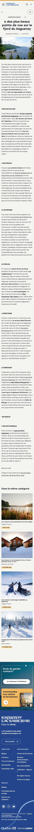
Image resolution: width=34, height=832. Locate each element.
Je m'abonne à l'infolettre (16, 681)
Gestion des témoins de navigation (11, 816)
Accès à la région (23, 779)
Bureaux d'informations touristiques (22, 760)
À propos (4, 757)
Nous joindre (10, 741)
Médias (4, 787)
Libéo (25, 819)
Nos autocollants (23, 766)
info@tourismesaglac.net (11, 733)
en (31, 4)
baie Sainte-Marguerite (20, 382)
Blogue (4, 753)
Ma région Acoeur (23, 776)
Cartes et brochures (25, 753)
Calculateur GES (7, 769)
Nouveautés (5, 765)
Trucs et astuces (7, 761)
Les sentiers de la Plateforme (21, 217)
